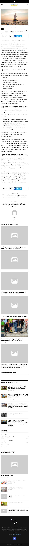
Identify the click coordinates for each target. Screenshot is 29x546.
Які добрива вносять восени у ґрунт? (16, 502)
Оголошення (3, 442)
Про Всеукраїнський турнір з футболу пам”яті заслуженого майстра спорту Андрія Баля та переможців (12, 340)
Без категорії (3, 434)
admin (3, 32)
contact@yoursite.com (17, 534)
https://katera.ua (21, 50)
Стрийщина (3, 444)
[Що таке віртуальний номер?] (14, 464)
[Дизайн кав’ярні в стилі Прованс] (4, 489)
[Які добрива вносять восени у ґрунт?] (4, 504)
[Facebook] (14, 538)
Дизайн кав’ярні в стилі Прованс (15, 487)
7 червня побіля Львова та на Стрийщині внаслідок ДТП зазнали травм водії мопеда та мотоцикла (14, 204)
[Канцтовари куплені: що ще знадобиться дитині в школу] (4, 482)
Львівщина (3, 438)
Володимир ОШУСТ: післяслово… (15, 413)
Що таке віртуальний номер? (7, 475)
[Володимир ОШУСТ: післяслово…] (4, 415)
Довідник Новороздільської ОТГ (7, 436)
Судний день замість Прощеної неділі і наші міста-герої (14, 316)
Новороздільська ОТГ (5, 440)
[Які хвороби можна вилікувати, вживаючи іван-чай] (4, 496)
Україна (2, 446)
